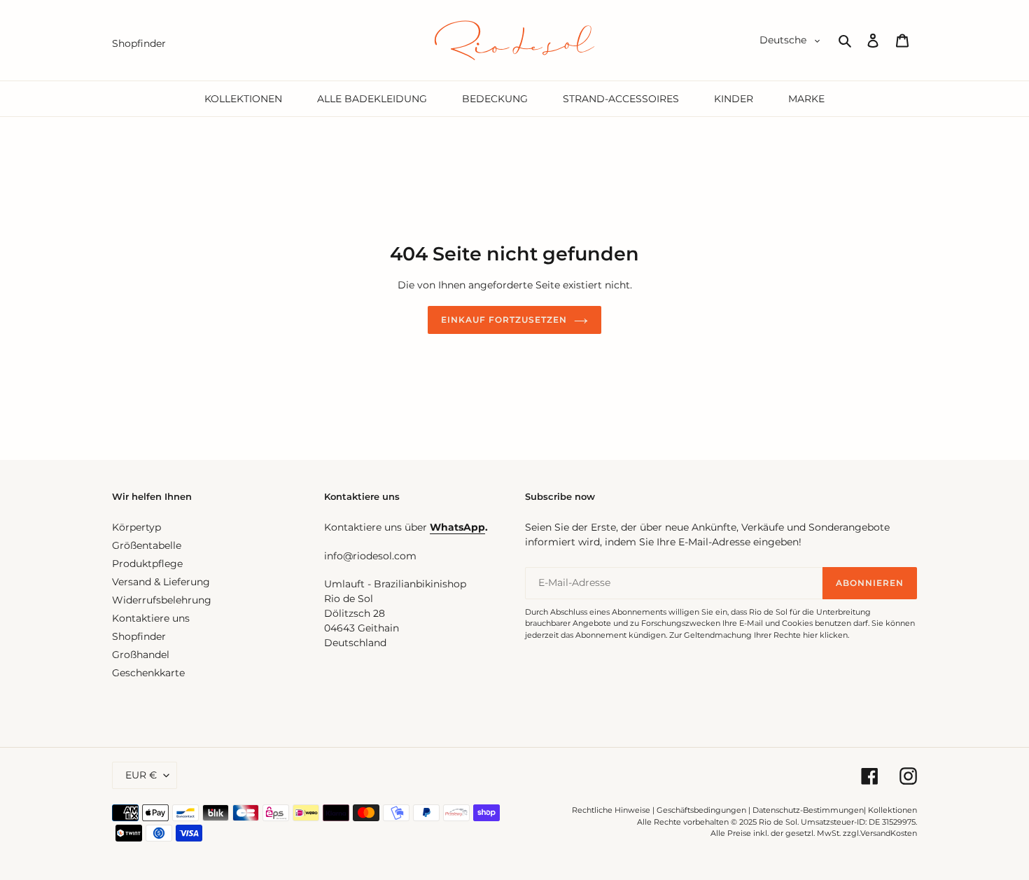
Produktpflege (147, 563)
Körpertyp (136, 527)
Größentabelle (146, 545)
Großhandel (140, 654)
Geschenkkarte (148, 672)
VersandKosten (888, 833)
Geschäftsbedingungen (701, 810)
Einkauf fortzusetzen (503, 319)
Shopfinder (139, 636)
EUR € (141, 775)
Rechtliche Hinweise (611, 810)
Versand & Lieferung (161, 581)
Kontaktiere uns (151, 618)
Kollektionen (892, 810)
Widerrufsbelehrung (161, 600)
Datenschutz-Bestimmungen (808, 810)
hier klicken (825, 635)
